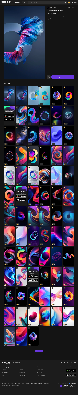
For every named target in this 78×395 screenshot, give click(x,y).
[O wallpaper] (33, 95)
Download (63, 77)
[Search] (65, 2)
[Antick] (68, 175)
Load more (39, 351)
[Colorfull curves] (44, 175)
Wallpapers (40, 369)
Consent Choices (29, 383)
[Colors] (68, 216)
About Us (4, 369)
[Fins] (9, 95)
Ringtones (39, 372)
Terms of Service (5, 383)
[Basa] (21, 95)
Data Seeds (23, 378)
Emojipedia (22, 369)
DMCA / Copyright (38, 383)
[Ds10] (44, 135)
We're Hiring (5, 372)
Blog (3, 375)
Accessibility (46, 383)
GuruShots (22, 372)
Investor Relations (6, 378)
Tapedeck (22, 375)
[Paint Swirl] (68, 256)
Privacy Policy (14, 383)
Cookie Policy (21, 383)
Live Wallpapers (41, 375)
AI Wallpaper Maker (42, 378)
